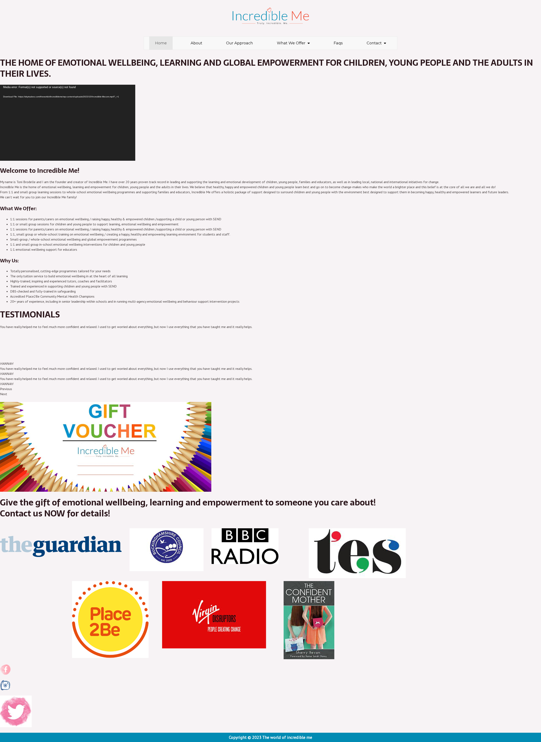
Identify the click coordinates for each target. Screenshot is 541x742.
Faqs (338, 43)
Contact (374, 43)
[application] (67, 123)
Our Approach (239, 43)
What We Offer (291, 43)
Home (161, 43)
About (196, 43)
